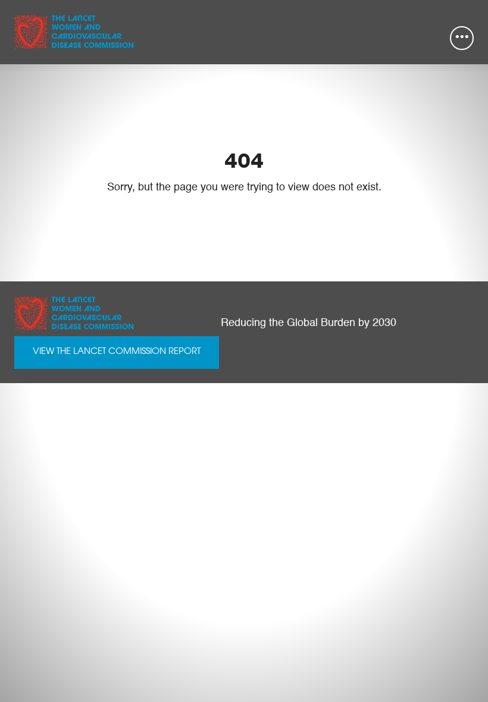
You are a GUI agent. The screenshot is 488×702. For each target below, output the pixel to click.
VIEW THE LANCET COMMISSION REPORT (117, 351)
